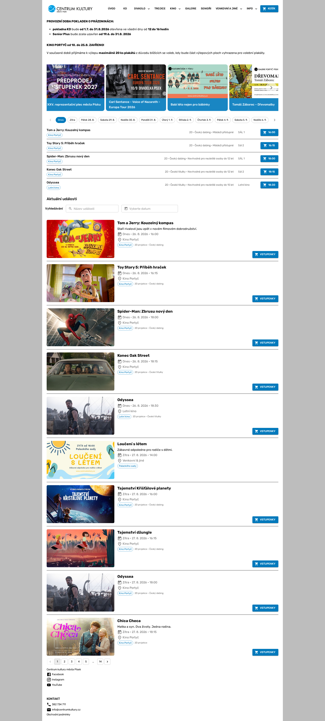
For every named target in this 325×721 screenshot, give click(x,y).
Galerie (190, 8)
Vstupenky (267, 254)
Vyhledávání (54, 208)
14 (100, 661)
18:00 (271, 158)
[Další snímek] (271, 87)
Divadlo (139, 8)
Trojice (160, 8)
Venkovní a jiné (227, 8)
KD (125, 8)
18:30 (271, 184)
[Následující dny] (274, 120)
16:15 (272, 145)
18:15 (272, 171)
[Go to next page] (107, 662)
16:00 (271, 132)
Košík (271, 8)
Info (250, 8)
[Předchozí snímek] (53, 87)
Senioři (206, 8)
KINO (173, 8)
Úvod (111, 8)
